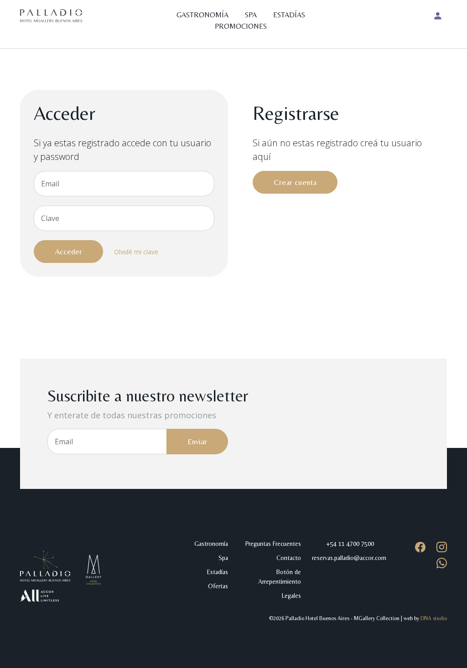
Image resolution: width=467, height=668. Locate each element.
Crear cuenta (295, 182)
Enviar (197, 441)
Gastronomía (202, 14)
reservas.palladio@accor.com (349, 557)
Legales (291, 595)
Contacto (288, 557)
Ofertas (218, 586)
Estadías (289, 14)
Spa (251, 14)
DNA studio (433, 618)
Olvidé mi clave (136, 251)
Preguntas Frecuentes (273, 543)
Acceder (68, 251)
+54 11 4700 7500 (350, 543)
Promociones (241, 26)
